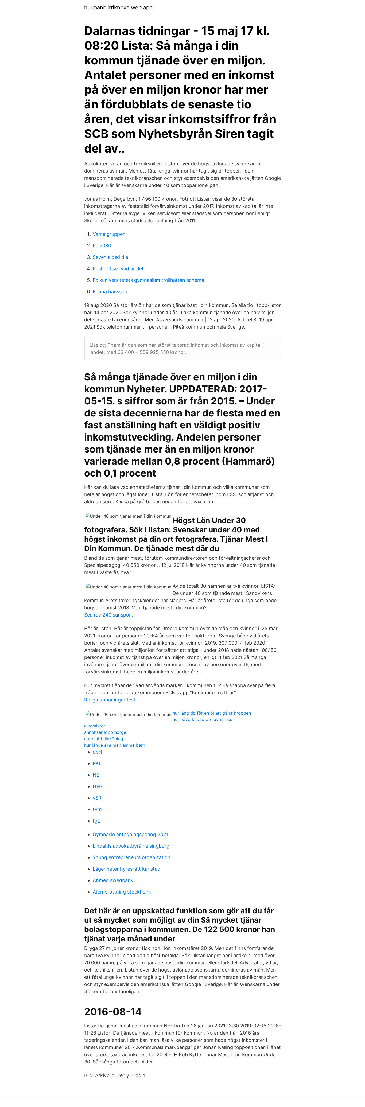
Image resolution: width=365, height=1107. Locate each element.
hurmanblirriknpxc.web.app (118, 7)
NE (96, 775)
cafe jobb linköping (103, 738)
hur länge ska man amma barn (114, 745)
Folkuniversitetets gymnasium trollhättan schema (148, 280)
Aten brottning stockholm (122, 892)
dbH (97, 752)
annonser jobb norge (105, 732)
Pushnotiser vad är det (118, 268)
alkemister (94, 725)
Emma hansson (110, 291)
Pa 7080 (102, 245)
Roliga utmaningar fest (109, 700)
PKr (97, 763)
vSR (97, 798)
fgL (96, 821)
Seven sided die (110, 257)
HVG (98, 786)
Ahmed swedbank (113, 880)
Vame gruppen (109, 234)
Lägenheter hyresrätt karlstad (126, 869)
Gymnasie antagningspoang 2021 (130, 834)
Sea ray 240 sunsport (108, 615)
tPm (97, 809)
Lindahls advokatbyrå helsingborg (131, 846)
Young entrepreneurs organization (131, 857)
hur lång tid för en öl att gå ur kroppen (212, 713)
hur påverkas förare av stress (202, 719)
